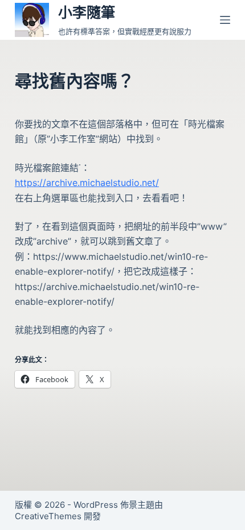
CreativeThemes (48, 516)
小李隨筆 (86, 12)
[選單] (225, 20)
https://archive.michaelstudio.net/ (87, 182)
